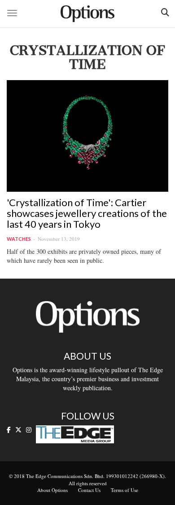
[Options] (87, 13)
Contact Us (89, 490)
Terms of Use (124, 490)
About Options (52, 490)
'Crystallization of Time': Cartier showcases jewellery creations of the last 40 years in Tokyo (87, 213)
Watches (19, 239)
